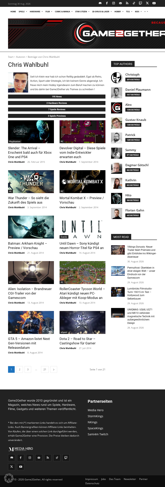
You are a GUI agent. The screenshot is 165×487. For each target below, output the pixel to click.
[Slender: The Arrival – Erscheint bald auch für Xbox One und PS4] (31, 131)
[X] (147, 3)
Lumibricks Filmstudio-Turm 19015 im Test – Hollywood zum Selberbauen (139, 293)
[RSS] (127, 3)
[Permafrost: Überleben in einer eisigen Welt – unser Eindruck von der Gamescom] (118, 271)
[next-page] (53, 369)
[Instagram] (114, 3)
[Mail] (120, 3)
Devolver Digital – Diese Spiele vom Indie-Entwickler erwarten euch (82, 152)
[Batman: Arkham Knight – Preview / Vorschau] (31, 227)
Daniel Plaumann (138, 90)
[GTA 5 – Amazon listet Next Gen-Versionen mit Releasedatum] (31, 322)
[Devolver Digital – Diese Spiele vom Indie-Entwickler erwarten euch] (82, 131)
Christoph (132, 74)
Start (10, 57)
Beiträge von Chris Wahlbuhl (44, 57)
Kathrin (130, 180)
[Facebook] (107, 3)
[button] (9, 478)
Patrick (130, 135)
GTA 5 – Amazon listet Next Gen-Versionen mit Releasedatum (29, 343)
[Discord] (100, 3)
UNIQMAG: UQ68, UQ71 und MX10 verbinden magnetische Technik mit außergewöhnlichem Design (141, 316)
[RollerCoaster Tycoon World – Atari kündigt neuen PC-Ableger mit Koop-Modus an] (82, 272)
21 (44, 369)
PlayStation (14, 141)
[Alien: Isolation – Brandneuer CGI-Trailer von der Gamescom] (31, 272)
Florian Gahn (134, 210)
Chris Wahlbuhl (16, 161)
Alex (128, 105)
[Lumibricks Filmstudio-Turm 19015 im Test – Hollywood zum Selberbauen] (118, 292)
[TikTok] (134, 3)
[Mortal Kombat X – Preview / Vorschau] (82, 181)
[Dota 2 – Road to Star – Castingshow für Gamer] (82, 322)
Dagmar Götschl (136, 165)
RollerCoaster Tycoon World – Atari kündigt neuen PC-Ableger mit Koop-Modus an (82, 293)
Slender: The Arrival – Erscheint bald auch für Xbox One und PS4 (30, 152)
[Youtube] (154, 3)
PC (62, 141)
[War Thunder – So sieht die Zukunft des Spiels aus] (31, 181)
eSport (64, 332)
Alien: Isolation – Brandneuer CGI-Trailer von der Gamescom (30, 293)
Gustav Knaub (135, 120)
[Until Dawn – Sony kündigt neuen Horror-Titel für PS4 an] (82, 227)
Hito (128, 195)
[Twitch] (141, 3)
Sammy (130, 150)
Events (64, 236)
